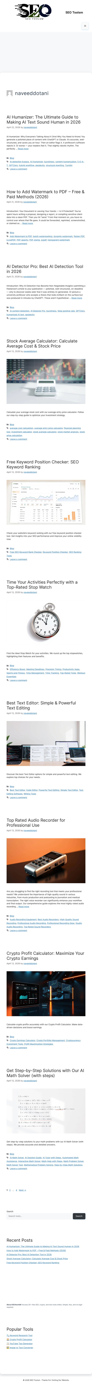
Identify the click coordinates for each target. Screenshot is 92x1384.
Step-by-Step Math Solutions (68, 1165)
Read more (23, 149)
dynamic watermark (63, 236)
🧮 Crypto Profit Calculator (19, 1339)
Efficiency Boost (17, 669)
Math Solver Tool (15, 1165)
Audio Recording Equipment (23, 919)
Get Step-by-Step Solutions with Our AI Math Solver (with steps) (45, 1073)
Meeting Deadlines (35, 669)
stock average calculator (44, 432)
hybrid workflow (26, 165)
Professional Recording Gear (60, 923)
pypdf (43, 240)
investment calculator (21, 432)
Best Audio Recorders (48, 919)
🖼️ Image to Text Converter (20, 1347)
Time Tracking (52, 673)
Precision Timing (53, 669)
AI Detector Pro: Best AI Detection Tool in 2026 (29, 1254)
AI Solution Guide (33, 1157)
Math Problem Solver (73, 1161)
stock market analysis (68, 432)
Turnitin (68, 165)
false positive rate (66, 311)
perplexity (40, 165)
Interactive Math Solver (29, 1161)
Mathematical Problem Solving (38, 1165)
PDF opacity (22, 240)
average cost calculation (21, 428)
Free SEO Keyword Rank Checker (26, 552)
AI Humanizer (36, 161)
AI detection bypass (19, 161)
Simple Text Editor (69, 790)
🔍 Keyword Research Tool (19, 1335)
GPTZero (13, 165)
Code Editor (31, 790)
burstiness (49, 161)
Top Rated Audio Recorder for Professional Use (36, 823)
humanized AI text (15, 314)
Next (22, 1190)
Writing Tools (30, 794)
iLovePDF (11, 240)
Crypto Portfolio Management (50, 1040)
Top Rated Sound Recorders (37, 927)
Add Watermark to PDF (21, 236)
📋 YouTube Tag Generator (20, 1343)
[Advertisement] (46, 53)
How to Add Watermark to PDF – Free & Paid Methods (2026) (45, 194)
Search (10, 1211)
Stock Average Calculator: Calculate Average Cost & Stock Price (42, 343)
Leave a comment (18, 169)
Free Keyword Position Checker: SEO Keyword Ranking (33, 1263)
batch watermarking (42, 236)
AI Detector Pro (38, 311)
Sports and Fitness (16, 673)
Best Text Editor (17, 790)
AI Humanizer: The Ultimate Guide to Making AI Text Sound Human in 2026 (44, 119)
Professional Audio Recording (31, 923)
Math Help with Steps (52, 1161)
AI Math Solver (17, 1157)
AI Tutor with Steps (52, 1157)
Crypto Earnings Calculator (22, 1040)
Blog (12, 158)
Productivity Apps (71, 669)
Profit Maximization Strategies (38, 1044)
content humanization (65, 161)
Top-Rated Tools (68, 673)
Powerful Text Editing (49, 790)
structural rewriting (55, 165)
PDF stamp (34, 240)
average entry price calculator (48, 428)
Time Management (35, 673)
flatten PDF (79, 236)
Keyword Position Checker (55, 552)
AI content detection (19, 311)
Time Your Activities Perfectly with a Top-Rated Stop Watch (42, 585)
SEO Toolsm (74, 12)
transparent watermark (59, 240)
